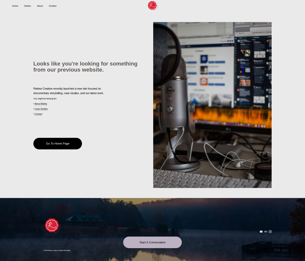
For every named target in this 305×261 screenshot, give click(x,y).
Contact (52, 6)
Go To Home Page (57, 143)
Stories (27, 6)
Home (15, 6)
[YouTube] (261, 231)
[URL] (265, 231)
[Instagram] (270, 231)
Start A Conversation (152, 242)
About (40, 6)
